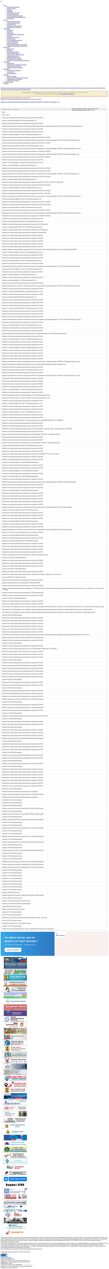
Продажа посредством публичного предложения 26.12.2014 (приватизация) (22, 819)
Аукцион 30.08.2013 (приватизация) (12, 898)
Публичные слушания (13, 80)
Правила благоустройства (14, 66)
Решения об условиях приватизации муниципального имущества (20, 791)
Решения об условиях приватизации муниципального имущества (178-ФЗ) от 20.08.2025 (26, 157)
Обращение (4, 1262)
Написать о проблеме (13, 950)
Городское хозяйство (12, 41)
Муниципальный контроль (14, 59)
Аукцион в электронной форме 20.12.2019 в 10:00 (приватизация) (20, 510)
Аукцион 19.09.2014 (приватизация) (12, 844)
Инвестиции (10, 33)
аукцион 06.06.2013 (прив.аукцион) (11, 906)
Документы (7, 62)
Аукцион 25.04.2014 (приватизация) (12, 856)
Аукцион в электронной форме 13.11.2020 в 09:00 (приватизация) (20, 476)
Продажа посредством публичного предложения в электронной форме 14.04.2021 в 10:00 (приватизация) (31, 442)
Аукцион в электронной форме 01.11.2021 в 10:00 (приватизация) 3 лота (22, 412)
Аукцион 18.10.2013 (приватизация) (12, 886)
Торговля (9, 36)
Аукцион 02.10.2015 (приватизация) (12, 802)
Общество (6, 47)
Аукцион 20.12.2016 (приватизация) (12, 702)
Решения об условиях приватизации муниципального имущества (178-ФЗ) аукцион (25, 224)
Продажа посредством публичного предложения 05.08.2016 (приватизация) (22, 738)
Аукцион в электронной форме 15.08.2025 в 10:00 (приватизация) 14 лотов (22, 162)
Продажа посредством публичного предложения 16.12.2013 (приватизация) (22, 867)
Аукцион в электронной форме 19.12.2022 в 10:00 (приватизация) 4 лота (22, 325)
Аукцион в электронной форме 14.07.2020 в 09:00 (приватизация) (20, 490)
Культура (9, 50)
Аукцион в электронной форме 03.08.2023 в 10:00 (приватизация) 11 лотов (22, 308)
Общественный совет (13, 56)
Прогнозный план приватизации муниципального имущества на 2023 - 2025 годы (24, 917)
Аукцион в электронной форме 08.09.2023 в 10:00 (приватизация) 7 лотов (22, 291)
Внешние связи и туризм (14, 57)
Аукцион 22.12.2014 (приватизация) (12, 825)
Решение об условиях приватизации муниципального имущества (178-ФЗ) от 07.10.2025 (26, 143)
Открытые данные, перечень (15, 67)
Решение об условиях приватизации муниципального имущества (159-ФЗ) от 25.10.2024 (26, 204)
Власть (6, 20)
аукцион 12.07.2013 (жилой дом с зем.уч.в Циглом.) (16, 900)
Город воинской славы (13, 13)
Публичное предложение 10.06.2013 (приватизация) (16, 903)
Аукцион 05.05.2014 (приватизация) (12, 853)
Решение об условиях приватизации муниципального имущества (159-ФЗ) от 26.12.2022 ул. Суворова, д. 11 (30, 102)
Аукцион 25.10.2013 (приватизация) (12, 884)
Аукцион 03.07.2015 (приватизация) (12, 811)
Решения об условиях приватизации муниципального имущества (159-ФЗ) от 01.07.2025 (26, 171)
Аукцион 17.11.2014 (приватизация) (12, 833)
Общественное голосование (14, 79)
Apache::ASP (27, 1266)
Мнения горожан (11, 76)
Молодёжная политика (13, 53)
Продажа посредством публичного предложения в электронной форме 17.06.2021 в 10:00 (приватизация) (31, 434)
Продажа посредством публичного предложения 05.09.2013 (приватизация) (22, 895)
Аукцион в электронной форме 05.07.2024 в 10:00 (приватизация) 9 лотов (22, 227)
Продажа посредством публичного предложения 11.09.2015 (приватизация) (22, 808)
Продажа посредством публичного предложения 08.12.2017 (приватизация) (22, 637)
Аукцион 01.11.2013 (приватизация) (12, 878)
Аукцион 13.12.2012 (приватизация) (12, 926)
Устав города (10, 63)
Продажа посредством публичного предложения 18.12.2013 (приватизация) (22, 864)
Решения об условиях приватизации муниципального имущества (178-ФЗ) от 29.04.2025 (26, 190)
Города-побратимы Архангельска (16, 17)
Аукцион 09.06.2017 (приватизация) (12, 679)
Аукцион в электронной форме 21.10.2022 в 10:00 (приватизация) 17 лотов (22, 347)
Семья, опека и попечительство (15, 54)
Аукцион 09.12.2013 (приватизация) (12, 870)
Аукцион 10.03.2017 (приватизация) (12, 688)
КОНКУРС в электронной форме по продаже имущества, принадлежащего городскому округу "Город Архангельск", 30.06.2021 (37, 428)
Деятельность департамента (68, 88)
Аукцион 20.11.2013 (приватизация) (12, 881)
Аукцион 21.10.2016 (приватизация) (12, 718)
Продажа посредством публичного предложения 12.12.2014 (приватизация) (22, 828)
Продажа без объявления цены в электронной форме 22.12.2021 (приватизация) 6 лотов (26, 398)
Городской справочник (13, 7)
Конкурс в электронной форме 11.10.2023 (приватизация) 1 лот (19, 280)
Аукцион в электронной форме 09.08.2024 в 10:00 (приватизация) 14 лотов (22, 221)
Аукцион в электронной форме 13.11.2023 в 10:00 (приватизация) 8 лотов (22, 269)
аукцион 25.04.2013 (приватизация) (11, 914)
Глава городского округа (13, 21)
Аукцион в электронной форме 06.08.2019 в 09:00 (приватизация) (20, 535)
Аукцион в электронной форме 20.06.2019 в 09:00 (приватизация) (20, 540)
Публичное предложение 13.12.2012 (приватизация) (16, 923)
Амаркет (6, 83)
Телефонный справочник (14, 70)
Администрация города (13, 23)
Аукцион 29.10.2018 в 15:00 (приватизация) (14, 568)
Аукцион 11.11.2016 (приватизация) (12, 713)
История (9, 10)
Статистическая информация (15, 15)
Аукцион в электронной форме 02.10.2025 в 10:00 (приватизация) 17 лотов (22, 145)
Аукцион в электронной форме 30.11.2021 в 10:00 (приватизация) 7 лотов (22, 403)
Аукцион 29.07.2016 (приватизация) (12, 741)
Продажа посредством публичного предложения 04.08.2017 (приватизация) (22, 671)
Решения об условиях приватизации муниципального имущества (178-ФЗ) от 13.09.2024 (26, 210)
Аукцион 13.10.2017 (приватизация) (12, 660)
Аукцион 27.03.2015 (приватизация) (12, 816)
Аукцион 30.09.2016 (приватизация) (12, 727)
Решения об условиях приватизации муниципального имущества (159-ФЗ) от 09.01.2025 (26, 193)
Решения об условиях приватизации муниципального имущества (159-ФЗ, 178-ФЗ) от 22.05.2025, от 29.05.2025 (32, 182)
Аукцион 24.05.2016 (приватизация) (12, 760)
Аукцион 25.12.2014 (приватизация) (12, 822)
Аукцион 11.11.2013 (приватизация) (12, 875)
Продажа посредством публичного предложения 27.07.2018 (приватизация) (22, 592)
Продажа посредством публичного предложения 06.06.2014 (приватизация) (22, 850)
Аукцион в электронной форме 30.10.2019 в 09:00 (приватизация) (20, 521)
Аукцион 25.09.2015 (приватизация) (12, 805)
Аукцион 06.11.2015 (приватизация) (12, 800)
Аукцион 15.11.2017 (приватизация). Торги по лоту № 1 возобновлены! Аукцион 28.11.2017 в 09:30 (29, 648)
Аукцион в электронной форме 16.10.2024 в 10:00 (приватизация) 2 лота (22, 207)
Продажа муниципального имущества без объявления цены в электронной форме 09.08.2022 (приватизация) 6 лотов (34, 364)
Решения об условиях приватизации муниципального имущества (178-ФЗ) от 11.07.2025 (26, 168)
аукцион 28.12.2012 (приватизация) (11, 920)
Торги (103, 88)
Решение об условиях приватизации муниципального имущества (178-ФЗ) (22, 123)
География (10, 11)
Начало (3, 88)
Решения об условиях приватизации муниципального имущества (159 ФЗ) (22, 685)
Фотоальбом (10, 18)
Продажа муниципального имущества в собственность (16, 89)
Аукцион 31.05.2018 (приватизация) (12, 615)
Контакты (6, 69)
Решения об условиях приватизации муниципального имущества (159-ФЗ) (22, 117)
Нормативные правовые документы (17, 64)
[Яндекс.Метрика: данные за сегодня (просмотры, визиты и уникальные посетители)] (6, 1257)
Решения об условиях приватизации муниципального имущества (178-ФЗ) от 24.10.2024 (26, 201)
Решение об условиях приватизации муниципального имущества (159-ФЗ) (22, 131)
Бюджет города (11, 38)
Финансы (9, 31)
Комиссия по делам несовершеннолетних (18, 60)
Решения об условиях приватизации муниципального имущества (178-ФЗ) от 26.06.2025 (26, 176)
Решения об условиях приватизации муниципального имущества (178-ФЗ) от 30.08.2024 (26, 215)
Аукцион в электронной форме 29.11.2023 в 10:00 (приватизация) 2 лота (22, 260)
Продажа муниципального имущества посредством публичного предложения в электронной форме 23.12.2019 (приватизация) (36, 507)
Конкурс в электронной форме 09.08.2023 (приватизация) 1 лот (19, 297)
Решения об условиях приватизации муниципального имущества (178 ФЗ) (22, 690)
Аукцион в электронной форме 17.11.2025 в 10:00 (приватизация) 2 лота (22, 134)
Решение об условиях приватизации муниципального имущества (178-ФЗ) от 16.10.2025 (26, 137)
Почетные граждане (12, 14)
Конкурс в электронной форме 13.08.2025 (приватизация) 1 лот (19, 165)
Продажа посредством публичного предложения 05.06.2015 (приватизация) (22, 814)
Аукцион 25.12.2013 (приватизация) (12, 858)
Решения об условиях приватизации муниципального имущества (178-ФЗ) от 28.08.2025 (26, 151)
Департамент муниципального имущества (49, 88)
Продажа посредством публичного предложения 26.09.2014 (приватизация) (22, 842)
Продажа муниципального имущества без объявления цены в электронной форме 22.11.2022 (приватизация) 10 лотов (34, 333)
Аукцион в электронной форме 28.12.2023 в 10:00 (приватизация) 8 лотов (22, 252)
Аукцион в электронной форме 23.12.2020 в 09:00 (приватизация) (20, 462)
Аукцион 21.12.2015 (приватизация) (12, 788)
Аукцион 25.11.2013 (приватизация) (12, 872)
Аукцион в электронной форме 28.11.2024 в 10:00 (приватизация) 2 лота (22, 199)
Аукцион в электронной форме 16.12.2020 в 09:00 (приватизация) (20, 470)
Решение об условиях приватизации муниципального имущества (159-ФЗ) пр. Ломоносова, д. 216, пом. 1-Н (31, 574)
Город (5, 5)
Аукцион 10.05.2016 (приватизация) (12, 766)
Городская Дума (11, 24)
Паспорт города (11, 8)
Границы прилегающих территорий (17, 44)
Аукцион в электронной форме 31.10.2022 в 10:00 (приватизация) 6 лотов (22, 339)
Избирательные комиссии (14, 27)
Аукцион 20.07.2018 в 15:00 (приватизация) (14, 598)
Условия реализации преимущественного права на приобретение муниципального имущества (28, 928)
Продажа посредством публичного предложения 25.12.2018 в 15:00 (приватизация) (25, 554)
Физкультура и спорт (12, 51)
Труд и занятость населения (14, 40)
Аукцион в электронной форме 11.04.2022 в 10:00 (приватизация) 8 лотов (22, 389)
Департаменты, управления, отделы (28, 88)
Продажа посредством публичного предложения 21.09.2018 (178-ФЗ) (21, 582)
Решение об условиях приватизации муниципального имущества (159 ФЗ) (22, 654)
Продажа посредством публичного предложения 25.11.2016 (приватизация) (22, 707)
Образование (10, 49)
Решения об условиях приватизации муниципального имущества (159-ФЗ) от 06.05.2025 (26, 185)
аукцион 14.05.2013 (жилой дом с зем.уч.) (13, 909)
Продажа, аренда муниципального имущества (89, 88)
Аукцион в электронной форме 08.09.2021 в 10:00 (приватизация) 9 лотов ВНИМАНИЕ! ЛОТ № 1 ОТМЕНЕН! (32, 420)
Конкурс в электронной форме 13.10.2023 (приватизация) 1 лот (19, 274)
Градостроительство (12, 43)
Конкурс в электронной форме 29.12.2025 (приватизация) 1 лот (19, 120)
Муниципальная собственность (15, 34)
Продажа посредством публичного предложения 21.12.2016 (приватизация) (22, 699)
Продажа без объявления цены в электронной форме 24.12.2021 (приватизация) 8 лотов (26, 395)
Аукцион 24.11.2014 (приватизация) (12, 830)
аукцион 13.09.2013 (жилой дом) (11, 892)
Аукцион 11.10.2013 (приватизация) (12, 889)
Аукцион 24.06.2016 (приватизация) (12, 752)
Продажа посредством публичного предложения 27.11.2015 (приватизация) (22, 794)
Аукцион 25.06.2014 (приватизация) (12, 847)
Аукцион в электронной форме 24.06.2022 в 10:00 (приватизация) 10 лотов (22, 370)
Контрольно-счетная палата (14, 25)
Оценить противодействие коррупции (17, 77)
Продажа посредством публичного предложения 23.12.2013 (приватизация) (22, 861)
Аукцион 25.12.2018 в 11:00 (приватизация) (14, 557)
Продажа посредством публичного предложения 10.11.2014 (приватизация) (22, 836)
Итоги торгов (6, 115)
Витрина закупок (8, 82)
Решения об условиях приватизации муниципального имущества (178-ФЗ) (22, 255)
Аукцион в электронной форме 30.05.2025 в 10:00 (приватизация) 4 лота (22, 187)
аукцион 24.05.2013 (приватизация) (11, 912)
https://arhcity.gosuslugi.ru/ (67, 94)
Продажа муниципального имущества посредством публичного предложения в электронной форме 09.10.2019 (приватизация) (36, 529)
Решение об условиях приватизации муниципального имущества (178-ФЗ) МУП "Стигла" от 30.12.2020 (30, 454)
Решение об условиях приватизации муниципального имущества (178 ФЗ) (22, 657)
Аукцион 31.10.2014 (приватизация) (12, 839)
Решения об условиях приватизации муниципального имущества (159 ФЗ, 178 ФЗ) (24, 716)
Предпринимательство (13, 37)
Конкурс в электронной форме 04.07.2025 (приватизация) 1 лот (19, 179)
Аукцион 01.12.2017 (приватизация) (12, 643)
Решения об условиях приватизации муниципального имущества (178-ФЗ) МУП (24, 232)
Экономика (7, 28)
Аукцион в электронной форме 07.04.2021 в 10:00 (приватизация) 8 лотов (22, 445)
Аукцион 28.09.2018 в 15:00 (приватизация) (14, 577)
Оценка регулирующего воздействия (17, 46)
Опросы (6, 74)
